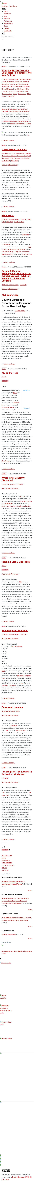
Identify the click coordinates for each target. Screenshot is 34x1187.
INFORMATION (7, 855)
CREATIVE (5, 870)
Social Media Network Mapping (21, 153)
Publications (22, 94)
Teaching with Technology (10, 165)
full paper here (20, 730)
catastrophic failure (8, 407)
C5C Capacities (15, 86)
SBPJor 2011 (10, 96)
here (22, 683)
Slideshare (25, 234)
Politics (4, 566)
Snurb (4, 66)
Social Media (6, 153)
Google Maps (6, 461)
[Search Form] (3, 33)
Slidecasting (6, 244)
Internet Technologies (8, 484)
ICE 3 (15, 393)
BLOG (4, 858)
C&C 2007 (9, 222)
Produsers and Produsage (10, 79)
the (28, 135)
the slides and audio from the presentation (15, 121)
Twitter (15, 94)
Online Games (6, 711)
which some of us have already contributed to (16, 506)
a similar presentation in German (20, 123)
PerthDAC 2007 (19, 222)
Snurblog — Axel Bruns (9, 6)
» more (30, 890)
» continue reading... (8, 140)
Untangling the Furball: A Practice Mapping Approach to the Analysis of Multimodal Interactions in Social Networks (15, 901)
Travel (4, 377)
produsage (20, 675)
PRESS (4, 868)
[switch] (0, 1)
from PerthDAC (27, 254)
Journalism (18, 81)
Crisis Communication (17, 158)
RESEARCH (6, 860)
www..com (26, 390)
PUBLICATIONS (7, 863)
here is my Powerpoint (9, 685)
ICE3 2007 (14, 161)
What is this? (26, 408)
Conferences (6, 161)
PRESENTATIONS (8, 865)
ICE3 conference (10, 295)
